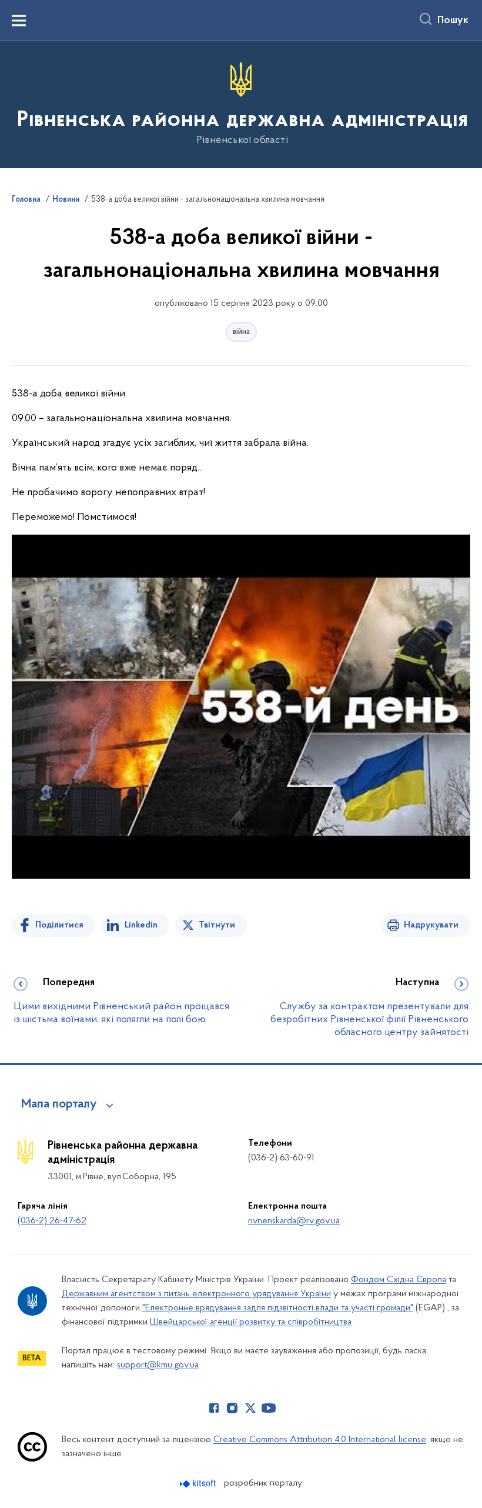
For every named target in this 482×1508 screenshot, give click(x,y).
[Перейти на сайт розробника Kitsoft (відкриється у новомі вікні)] (199, 1483)
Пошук (452, 20)
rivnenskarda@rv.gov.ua (294, 1221)
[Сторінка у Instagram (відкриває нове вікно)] (232, 1408)
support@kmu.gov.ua (158, 1365)
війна (241, 332)
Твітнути (217, 925)
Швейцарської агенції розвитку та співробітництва (251, 1322)
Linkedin (141, 925)
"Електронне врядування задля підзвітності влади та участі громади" (277, 1308)
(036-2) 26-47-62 (52, 1221)
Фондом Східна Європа (398, 1280)
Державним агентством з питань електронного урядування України (196, 1294)
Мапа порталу (59, 1104)
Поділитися (59, 925)
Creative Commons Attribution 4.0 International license (319, 1439)
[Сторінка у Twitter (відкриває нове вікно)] (250, 1408)
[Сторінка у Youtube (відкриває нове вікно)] (269, 1408)
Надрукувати (431, 925)
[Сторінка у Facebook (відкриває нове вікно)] (214, 1408)
